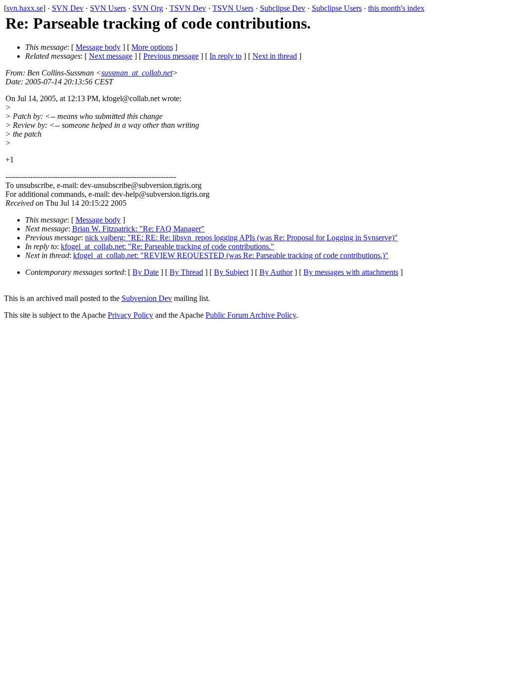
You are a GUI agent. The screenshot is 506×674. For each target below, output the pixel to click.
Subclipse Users (337, 8)
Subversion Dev (147, 298)
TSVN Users (232, 8)
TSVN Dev (187, 8)
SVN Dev (68, 8)
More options (152, 47)
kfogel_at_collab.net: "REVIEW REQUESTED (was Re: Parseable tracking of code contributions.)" (230, 255)
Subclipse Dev (282, 8)
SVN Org (147, 8)
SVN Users (108, 8)
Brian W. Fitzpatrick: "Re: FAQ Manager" (138, 229)
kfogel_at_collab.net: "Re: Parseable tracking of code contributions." (167, 246)
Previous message (171, 56)
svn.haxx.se (24, 8)
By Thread (186, 272)
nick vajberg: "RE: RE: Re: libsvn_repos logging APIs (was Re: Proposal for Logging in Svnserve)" (241, 237)
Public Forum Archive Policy (251, 315)
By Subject (231, 272)
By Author (276, 272)
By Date (145, 272)
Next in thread (275, 56)
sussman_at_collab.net (136, 73)
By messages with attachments (350, 272)
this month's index (396, 8)
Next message (110, 56)
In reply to (226, 56)
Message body (98, 47)
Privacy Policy (130, 315)
